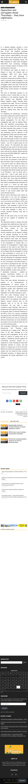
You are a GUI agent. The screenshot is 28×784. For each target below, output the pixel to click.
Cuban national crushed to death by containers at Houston (13, 490)
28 (18, 687)
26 (10, 687)
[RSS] (16, 774)
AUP (13, 779)
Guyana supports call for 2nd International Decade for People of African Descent (21, 414)
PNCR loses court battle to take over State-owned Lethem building (14, 478)
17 (2, 684)
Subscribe (23, 393)
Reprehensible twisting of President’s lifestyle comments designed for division (17, 426)
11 (6, 681)
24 (2, 687)
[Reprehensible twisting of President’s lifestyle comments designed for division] (4, 426)
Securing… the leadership (7, 412)
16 (25, 681)
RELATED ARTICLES (5, 421)
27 (14, 687)
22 (21, 684)
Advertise (9, 779)
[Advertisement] (14, 33)
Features (2, 7)
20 (14, 684)
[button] (26, 2)
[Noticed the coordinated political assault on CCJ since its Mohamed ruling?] (4, 440)
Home (4, 779)
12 (10, 681)
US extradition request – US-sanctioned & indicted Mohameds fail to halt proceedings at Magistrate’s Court (14, 496)
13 (14, 681)
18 (6, 684)
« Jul (2, 692)
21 (18, 684)
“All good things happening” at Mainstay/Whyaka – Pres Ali (14, 472)
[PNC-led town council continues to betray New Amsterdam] (4, 433)
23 (25, 684)
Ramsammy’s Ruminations (9, 7)
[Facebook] (12, 774)
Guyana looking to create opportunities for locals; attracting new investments (12, 484)
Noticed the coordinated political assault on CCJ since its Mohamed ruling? (17, 440)
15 (21, 681)
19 (10, 684)
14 (18, 681)
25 (6, 687)
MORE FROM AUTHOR (14, 421)
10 (2, 681)
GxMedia (14, 782)
